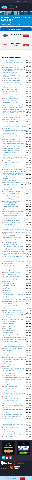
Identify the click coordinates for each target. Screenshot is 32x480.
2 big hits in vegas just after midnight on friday (14, 405)
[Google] (10, 457)
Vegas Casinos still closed (9, 392)
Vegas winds (6, 292)
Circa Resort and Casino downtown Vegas (12, 414)
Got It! (22, 478)
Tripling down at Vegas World (10, 89)
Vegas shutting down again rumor (11, 363)
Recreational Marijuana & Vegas (10, 206)
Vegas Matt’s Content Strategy (10, 72)
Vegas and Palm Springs (8, 188)
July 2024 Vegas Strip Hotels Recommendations (14, 154)
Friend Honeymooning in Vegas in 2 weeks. (13, 260)
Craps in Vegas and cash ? (9, 265)
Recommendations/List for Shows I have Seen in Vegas (15, 312)
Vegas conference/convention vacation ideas (13, 261)
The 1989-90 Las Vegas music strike (11, 78)
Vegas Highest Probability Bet (10, 274)
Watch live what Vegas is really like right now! (13, 368)
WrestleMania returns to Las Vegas (11, 109)
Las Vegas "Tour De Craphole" (10, 381)
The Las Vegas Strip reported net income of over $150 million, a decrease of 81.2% (15, 70)
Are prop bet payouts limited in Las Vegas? (13, 246)
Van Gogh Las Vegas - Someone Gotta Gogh (13, 348)
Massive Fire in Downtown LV (10, 119)
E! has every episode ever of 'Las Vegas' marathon (14, 377)
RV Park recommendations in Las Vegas (12, 379)
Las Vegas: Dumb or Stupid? (9, 287)
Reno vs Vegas (6, 407)
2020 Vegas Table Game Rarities (10, 258)
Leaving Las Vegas (7, 303)
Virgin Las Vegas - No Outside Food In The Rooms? (14, 199)
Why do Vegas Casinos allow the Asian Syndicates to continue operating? (14, 158)
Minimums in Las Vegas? (8, 330)
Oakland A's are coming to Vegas (10, 217)
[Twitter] (3, 457)
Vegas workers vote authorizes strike (11, 193)
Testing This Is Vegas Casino (9, 87)
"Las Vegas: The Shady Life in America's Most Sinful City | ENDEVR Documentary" (16, 178)
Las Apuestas (27, 475)
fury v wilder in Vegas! (8, 314)
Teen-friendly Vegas (7, 317)
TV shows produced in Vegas (9, 263)
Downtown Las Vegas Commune (10, 121)
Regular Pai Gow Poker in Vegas (10, 213)
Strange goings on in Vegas (9, 195)
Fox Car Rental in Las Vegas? (9, 166)
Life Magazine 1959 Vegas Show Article (12, 339)
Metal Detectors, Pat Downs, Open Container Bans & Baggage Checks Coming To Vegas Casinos (15, 394)
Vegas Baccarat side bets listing (10, 411)
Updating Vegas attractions (9, 224)
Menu (27, 6)
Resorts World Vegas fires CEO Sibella (11, 148)
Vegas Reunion (6, 93)
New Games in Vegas (8, 96)
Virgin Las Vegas (7, 350)
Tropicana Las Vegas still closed (10, 402)
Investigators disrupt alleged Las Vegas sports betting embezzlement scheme (15, 230)
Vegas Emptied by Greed (8, 86)
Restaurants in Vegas (8, 418)
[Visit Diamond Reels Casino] (23, 448)
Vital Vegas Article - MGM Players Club (12, 95)
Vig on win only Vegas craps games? (11, 220)
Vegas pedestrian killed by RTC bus (11, 343)
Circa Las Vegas (6, 429)
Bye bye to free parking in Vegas (10, 341)
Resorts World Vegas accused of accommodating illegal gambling (16, 131)
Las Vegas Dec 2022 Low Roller (10, 242)
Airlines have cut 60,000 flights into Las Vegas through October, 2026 (15, 76)
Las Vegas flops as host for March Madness (13, 222)
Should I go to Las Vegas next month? (12, 403)
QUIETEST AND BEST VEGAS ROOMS (11, 80)
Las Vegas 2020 (6, 390)
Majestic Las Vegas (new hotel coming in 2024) (13, 364)
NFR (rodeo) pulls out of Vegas (10, 400)
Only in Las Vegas (7, 160)
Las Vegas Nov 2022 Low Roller (10, 248)
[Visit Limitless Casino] (8, 448)
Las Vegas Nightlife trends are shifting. (12, 237)
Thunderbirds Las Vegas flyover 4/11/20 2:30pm (14, 434)
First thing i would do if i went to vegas (12, 310)
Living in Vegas (6, 128)
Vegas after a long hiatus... (9, 208)
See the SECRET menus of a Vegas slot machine (14, 301)
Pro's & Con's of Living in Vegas (10, 167)
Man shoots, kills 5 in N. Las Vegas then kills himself (15, 143)
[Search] (16, 7)
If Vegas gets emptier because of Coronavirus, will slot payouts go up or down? (15, 425)
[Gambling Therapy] (15, 467)
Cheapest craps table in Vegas (10, 239)
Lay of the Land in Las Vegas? (10, 279)
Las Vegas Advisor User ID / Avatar (11, 359)
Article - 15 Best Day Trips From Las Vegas (12, 226)
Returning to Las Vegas (8, 431)
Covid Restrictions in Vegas (9, 283)
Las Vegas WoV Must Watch (9, 373)
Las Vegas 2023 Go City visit (9, 171)
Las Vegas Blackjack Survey (9, 316)
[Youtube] (6, 457)
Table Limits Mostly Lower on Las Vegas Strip (13, 336)
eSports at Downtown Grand (9, 388)
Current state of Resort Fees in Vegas (11, 145)
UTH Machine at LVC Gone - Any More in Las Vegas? (15, 169)
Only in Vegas (6, 384)
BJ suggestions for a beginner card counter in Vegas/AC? (16, 337)
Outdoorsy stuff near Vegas (9, 375)
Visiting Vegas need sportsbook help (11, 141)
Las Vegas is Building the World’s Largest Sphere (14, 294)
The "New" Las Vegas (8, 423)
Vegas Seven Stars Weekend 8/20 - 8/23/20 (13, 409)
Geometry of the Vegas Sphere (10, 184)
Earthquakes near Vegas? (9, 325)
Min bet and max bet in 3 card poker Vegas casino (14, 346)
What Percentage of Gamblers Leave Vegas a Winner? (15, 65)
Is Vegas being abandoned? (9, 321)
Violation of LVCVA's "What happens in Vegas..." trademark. (16, 125)
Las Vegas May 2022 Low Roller (10, 269)
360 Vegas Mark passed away (10, 100)
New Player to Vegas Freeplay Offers (11, 139)
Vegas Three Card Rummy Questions (11, 272)
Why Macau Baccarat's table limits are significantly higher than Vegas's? (16, 420)
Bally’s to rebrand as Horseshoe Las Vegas (13, 288)
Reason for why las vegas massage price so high (14, 251)
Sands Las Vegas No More (9, 361)
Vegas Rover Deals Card (8, 307)
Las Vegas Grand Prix (8, 189)
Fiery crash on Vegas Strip (9, 235)
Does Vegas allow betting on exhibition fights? (14, 319)
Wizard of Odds (11, 475)
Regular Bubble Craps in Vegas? (10, 98)
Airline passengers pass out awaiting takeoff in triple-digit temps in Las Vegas (14, 202)
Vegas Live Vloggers (7, 328)
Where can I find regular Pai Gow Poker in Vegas (14, 114)
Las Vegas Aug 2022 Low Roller (10, 244)
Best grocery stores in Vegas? (10, 74)
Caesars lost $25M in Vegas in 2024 (11, 102)
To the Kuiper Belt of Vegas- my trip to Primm (13, 64)
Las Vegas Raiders (7, 396)
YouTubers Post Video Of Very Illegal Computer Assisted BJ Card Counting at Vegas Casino (16, 197)
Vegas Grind (6, 412)
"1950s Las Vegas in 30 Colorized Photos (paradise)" (15, 186)
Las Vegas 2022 (6, 240)
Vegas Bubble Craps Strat (9, 285)
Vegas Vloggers (6, 281)
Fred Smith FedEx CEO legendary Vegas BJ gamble (14, 299)
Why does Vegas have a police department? (13, 62)
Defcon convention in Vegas (9, 133)
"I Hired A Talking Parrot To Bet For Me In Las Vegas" (15, 219)
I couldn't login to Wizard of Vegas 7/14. (12, 416)
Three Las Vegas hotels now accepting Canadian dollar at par (17, 84)
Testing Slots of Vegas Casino (9, 180)
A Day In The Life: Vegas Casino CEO (11, 146)
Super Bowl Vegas (7, 298)
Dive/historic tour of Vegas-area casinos (12, 345)
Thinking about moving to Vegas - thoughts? (13, 107)
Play (26, 35)
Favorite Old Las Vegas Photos (10, 215)
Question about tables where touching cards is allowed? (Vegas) (16, 254)
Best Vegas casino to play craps (10, 305)
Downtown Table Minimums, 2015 (11, 372)
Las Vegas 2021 (6, 296)
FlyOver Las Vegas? (7, 267)
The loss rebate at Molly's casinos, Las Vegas (13, 209)
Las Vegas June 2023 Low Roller (10, 176)
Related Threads (10, 23)
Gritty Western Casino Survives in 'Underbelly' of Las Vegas (16, 156)
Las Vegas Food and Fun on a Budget (11, 228)
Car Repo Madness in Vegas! (9, 270)
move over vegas (7, 290)
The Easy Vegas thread (8, 60)
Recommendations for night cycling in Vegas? (13, 104)
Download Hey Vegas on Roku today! (11, 276)
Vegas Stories (6, 366)
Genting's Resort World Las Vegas (11, 150)
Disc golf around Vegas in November (11, 191)
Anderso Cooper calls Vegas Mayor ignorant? (13, 433)
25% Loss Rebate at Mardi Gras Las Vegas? (13, 211)
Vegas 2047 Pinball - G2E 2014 (10, 386)
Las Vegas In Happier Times (9, 436)
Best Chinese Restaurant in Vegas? (11, 162)
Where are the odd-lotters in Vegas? (11, 116)
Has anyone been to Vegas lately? (11, 398)
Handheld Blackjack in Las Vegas (10, 135)
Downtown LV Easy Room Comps (10, 334)
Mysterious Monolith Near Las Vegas (11, 117)
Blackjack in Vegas (7, 352)
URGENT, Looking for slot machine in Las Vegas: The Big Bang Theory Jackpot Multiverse (16, 111)
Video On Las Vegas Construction (10, 354)
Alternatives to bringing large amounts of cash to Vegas (16, 182)
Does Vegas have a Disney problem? (11, 105)
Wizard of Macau (19, 475)
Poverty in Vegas (7, 164)
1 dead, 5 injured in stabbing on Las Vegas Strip (14, 256)
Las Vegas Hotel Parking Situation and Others (13, 249)
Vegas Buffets (6, 355)
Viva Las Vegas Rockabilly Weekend (11, 67)
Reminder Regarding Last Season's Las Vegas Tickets (15, 357)
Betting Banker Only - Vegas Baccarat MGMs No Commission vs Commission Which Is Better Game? (17, 173)
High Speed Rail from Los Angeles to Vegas (13, 82)
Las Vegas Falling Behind (8, 332)
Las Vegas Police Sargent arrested (11, 126)
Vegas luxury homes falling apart (10, 91)
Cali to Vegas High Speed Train (10, 152)
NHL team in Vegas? (7, 383)
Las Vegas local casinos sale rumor (11, 427)
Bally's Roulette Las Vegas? (9, 204)
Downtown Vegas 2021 (8, 370)
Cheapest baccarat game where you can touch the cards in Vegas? (16, 137)
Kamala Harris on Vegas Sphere (10, 123)
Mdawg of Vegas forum (8, 323)
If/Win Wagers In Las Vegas (9, 278)
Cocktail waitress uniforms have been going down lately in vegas (16, 233)
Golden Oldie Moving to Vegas (10, 326)
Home (3, 23)
